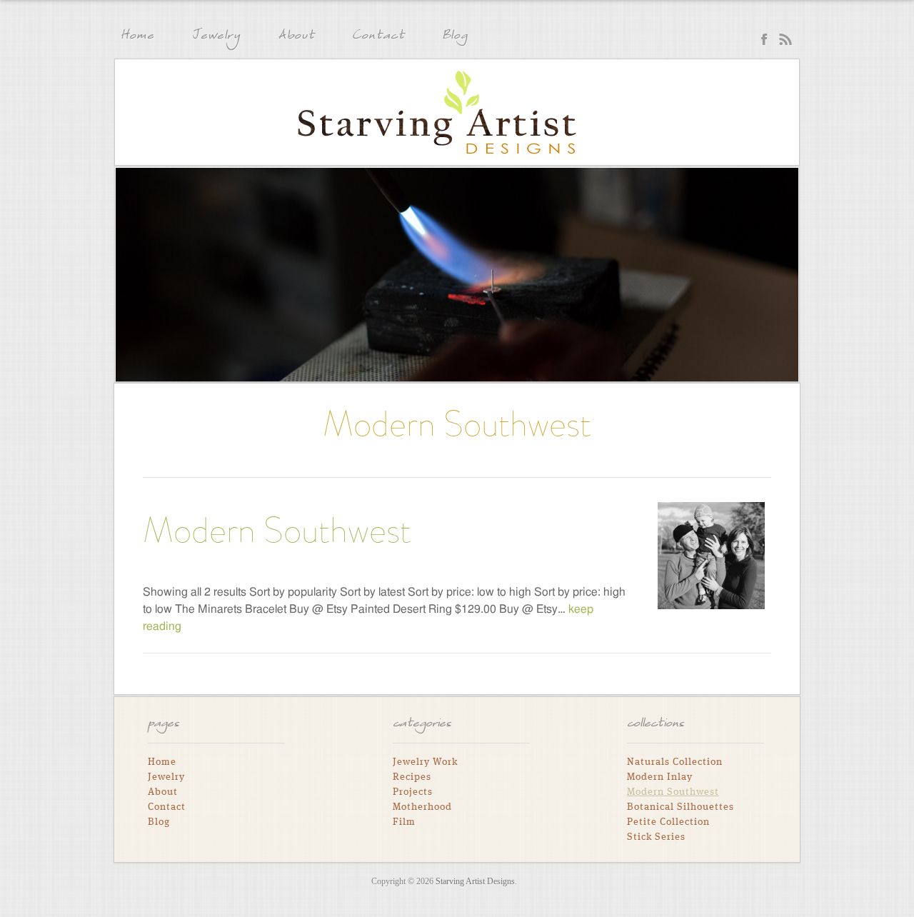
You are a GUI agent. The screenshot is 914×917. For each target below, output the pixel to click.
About (296, 37)
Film (404, 822)
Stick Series (656, 837)
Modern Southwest (277, 530)
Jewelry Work (425, 762)
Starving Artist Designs (437, 112)
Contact (378, 37)
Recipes (412, 777)
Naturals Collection (675, 762)
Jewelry (216, 37)
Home (137, 37)
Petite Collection (668, 822)
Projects (413, 792)
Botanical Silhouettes (680, 807)
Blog (455, 37)
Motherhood (422, 807)
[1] (128, 369)
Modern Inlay (660, 777)
